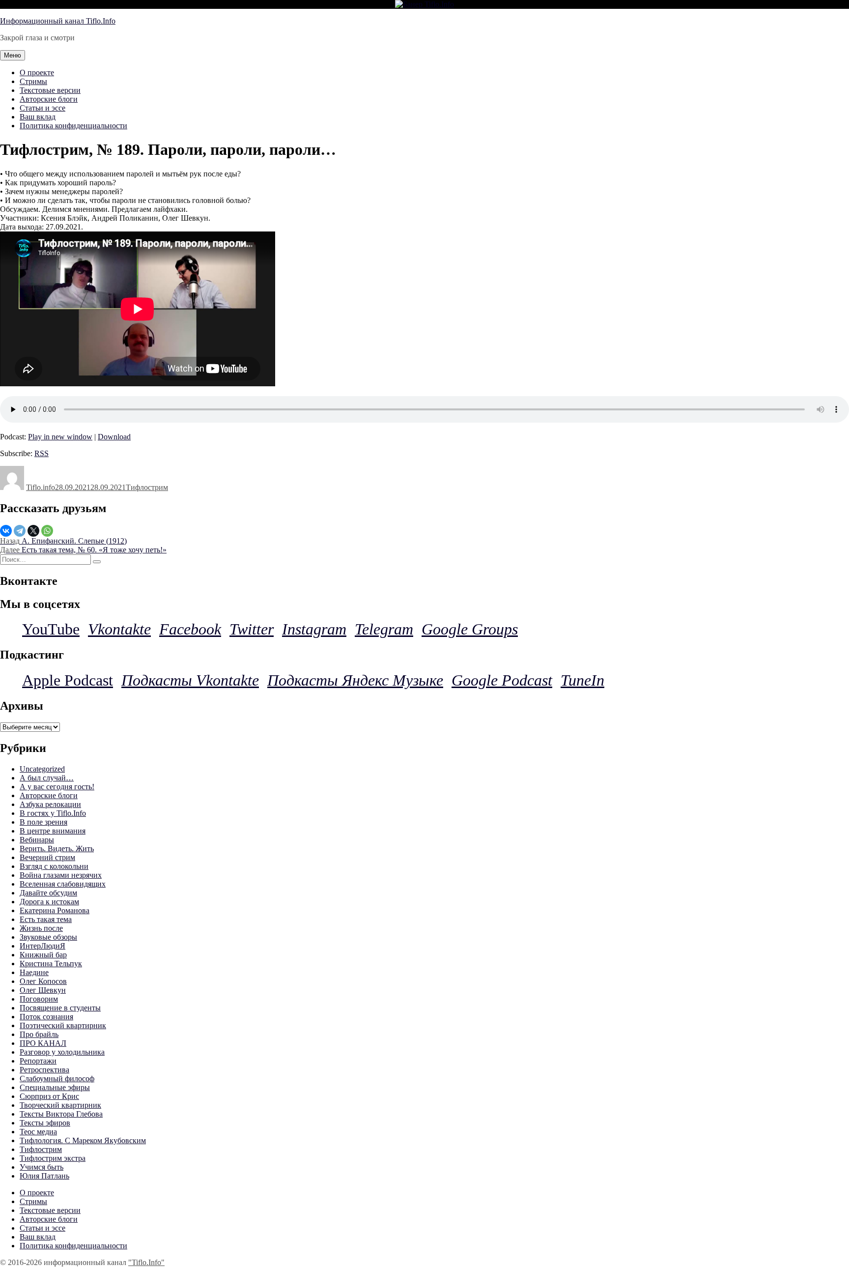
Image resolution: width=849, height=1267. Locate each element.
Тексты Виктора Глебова (61, 1114)
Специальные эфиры (55, 1087)
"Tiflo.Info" (146, 1262)
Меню (12, 55)
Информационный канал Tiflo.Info (57, 21)
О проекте (37, 72)
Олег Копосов (43, 981)
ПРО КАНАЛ (43, 1043)
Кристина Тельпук (51, 963)
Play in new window (60, 436)
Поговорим (39, 999)
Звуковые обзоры (48, 937)
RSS (41, 453)
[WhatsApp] (47, 531)
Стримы (33, 81)
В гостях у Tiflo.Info (53, 813)
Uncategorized (42, 769)
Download (114, 436)
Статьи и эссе (42, 108)
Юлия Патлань (44, 1176)
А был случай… (47, 778)
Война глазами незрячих (61, 875)
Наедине (34, 972)
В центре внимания (52, 831)
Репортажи (38, 1061)
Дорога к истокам (49, 901)
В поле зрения (43, 822)
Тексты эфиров (45, 1123)
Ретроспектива (44, 1069)
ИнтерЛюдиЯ (42, 946)
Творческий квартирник (60, 1105)
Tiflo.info (40, 487)
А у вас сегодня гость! (57, 786)
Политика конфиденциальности (73, 125)
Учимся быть (41, 1167)
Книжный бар (43, 954)
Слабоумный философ (57, 1078)
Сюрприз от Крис (49, 1096)
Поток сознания (46, 1016)
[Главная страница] (424, 4)
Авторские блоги (49, 99)
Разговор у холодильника (62, 1052)
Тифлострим (147, 487)
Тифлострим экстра (52, 1158)
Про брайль (39, 1034)
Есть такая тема (46, 919)
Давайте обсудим (48, 893)
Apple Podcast (67, 680)
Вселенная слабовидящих (63, 884)
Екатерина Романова (54, 910)
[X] (33, 531)
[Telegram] (20, 531)
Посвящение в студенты (60, 1008)
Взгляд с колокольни (54, 866)
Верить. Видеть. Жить (57, 848)
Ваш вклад (38, 117)
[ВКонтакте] (6, 531)
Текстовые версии (50, 90)
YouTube (51, 629)
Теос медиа (38, 1131)
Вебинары (37, 839)
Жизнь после (41, 928)
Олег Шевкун (43, 990)
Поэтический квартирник (63, 1025)
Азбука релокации (50, 804)
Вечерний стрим (47, 857)
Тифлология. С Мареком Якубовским (83, 1140)
